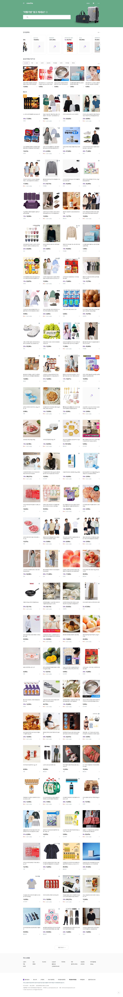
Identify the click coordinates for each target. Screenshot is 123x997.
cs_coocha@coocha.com (52, 987)
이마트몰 (67, 63)
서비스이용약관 (51, 979)
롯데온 (73, 63)
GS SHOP (26, 63)
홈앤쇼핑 (54, 964)
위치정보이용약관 (61, 979)
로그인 (88, 3)
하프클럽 (55, 63)
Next (100, 44)
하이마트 (63, 962)
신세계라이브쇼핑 (55, 966)
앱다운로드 (27, 979)
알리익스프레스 (74, 964)
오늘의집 (48, 63)
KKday (91, 964)
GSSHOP (54, 962)
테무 (72, 962)
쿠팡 (32, 63)
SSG (37, 63)
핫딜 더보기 (61, 947)
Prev (23, 44)
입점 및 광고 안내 (91, 979)
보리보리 (82, 964)
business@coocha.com (69, 987)
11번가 (42, 63)
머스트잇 (44, 962)
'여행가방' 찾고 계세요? (34, 12)
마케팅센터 (82, 979)
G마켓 (61, 63)
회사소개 (35, 979)
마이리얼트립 (93, 962)
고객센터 (42, 979)
